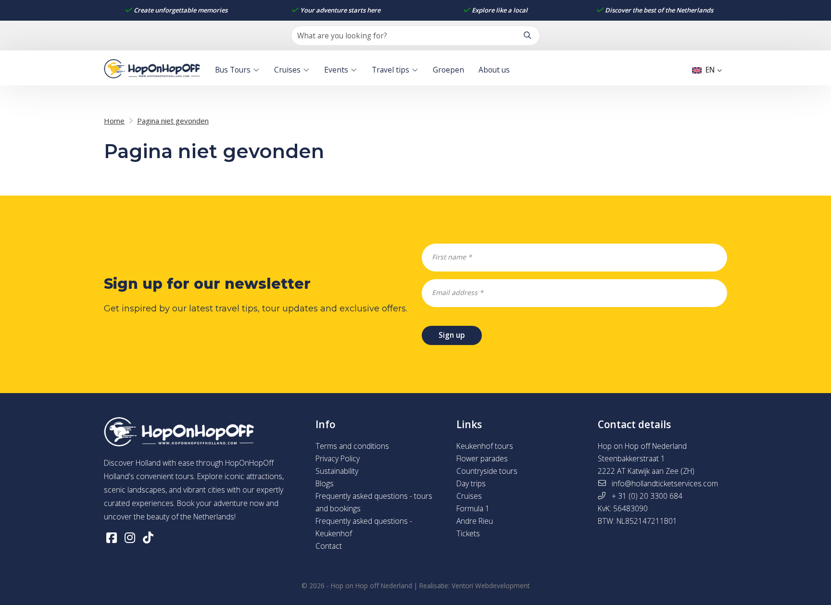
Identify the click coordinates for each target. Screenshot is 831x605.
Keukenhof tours (484, 446)
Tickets (468, 533)
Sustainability (336, 471)
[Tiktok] (148, 537)
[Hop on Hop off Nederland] (152, 70)
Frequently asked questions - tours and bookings (373, 502)
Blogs (324, 483)
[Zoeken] (527, 35)
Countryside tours (486, 471)
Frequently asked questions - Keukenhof (363, 527)
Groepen (448, 69)
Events (336, 69)
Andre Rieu (474, 521)
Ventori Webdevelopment (490, 585)
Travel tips (390, 69)
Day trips (471, 483)
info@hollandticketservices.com (665, 483)
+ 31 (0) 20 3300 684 (647, 496)
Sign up (452, 335)
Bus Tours (233, 69)
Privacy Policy (337, 458)
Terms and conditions (352, 446)
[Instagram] (129, 537)
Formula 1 (473, 508)
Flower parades (482, 458)
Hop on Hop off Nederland (371, 585)
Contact (328, 546)
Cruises (287, 69)
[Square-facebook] (111, 537)
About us (494, 69)
